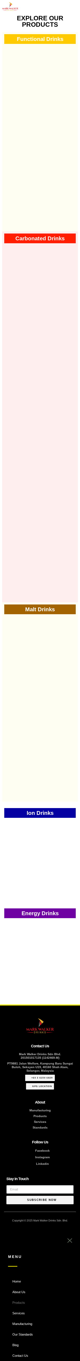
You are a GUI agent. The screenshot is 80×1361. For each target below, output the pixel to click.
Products (40, 1116)
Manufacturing (40, 1110)
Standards (40, 1127)
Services (40, 1121)
